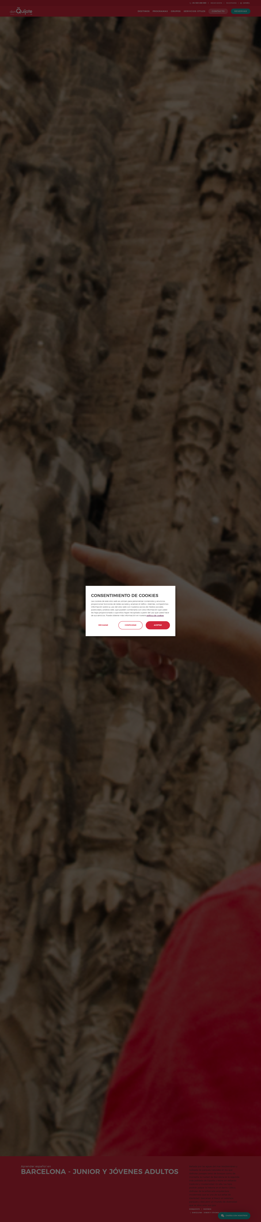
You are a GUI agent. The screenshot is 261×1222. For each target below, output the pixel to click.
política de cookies (155, 616)
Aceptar (158, 625)
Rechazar (103, 625)
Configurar (130, 625)
